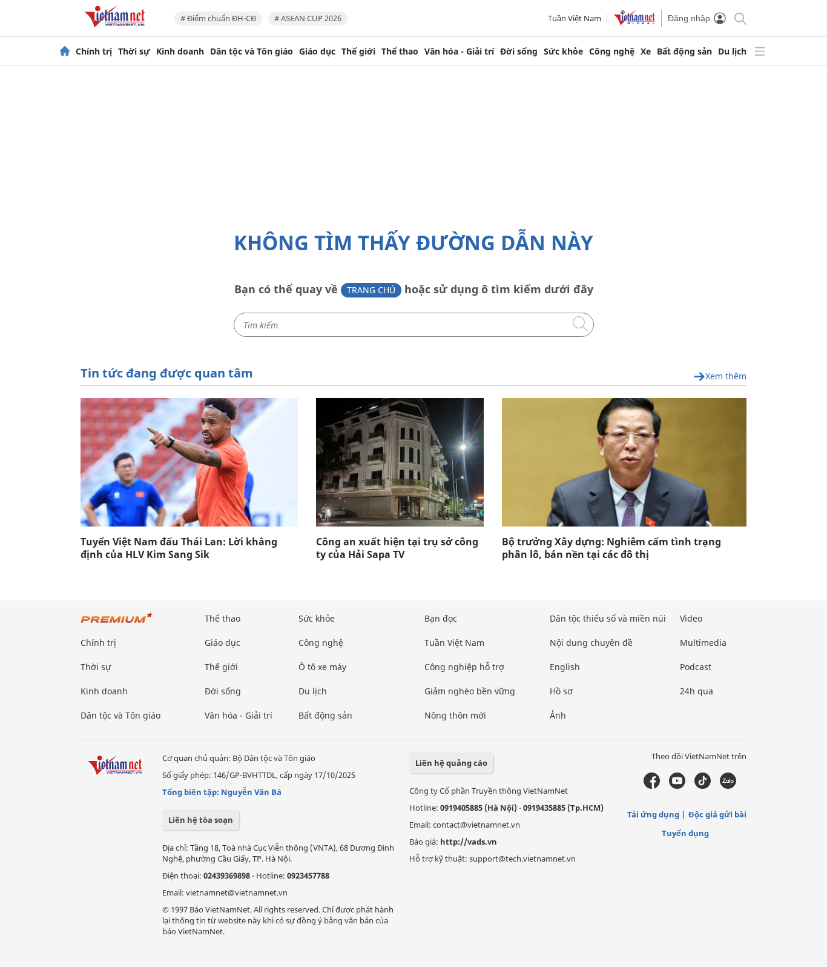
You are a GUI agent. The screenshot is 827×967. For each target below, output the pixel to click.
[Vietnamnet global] (634, 22)
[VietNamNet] (65, 51)
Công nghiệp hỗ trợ (464, 667)
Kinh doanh (180, 51)
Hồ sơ (561, 691)
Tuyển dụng (685, 833)
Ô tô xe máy (322, 667)
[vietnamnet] (117, 29)
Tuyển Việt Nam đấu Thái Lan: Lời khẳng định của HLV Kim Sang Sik (179, 548)
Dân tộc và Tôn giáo (251, 51)
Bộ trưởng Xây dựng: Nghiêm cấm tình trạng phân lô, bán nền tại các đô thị (611, 548)
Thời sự (134, 51)
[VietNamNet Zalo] (728, 785)
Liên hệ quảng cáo (451, 762)
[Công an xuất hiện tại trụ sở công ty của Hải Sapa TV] (400, 462)
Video (691, 618)
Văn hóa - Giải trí (459, 51)
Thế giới (358, 51)
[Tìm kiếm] (739, 18)
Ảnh (558, 715)
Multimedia (703, 642)
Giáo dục (317, 51)
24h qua (696, 691)
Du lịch (732, 51)
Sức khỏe (563, 51)
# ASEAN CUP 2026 (307, 18)
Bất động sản (684, 51)
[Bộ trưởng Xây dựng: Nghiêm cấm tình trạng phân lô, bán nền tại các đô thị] (624, 462)
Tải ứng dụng (653, 814)
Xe (646, 51)
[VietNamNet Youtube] (677, 785)
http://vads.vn (468, 841)
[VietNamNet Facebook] (652, 785)
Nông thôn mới (455, 715)
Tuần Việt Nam (574, 18)
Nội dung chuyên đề (591, 642)
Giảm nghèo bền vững (469, 691)
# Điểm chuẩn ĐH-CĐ (218, 18)
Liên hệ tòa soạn (200, 819)
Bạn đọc (440, 618)
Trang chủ (371, 290)
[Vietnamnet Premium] (117, 624)
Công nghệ (611, 51)
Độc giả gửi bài (717, 814)
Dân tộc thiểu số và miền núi (608, 618)
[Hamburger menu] (760, 51)
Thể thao (399, 51)
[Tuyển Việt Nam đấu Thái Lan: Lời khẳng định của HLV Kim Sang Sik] (189, 462)
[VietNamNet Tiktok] (702, 785)
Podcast (695, 667)
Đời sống (519, 51)
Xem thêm (725, 376)
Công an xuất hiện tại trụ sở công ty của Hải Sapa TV (397, 548)
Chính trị (94, 51)
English (565, 667)
